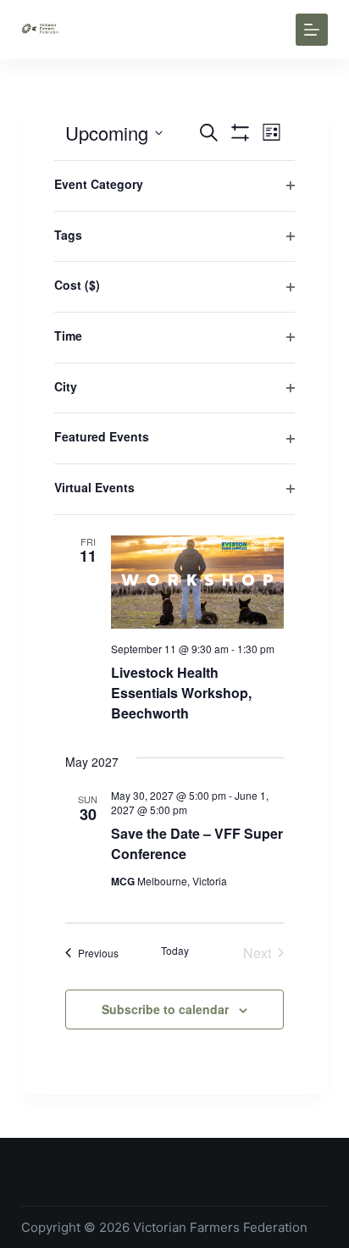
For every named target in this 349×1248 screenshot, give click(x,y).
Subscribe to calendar (165, 1009)
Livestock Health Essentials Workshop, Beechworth (181, 693)
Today (175, 950)
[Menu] (312, 30)
